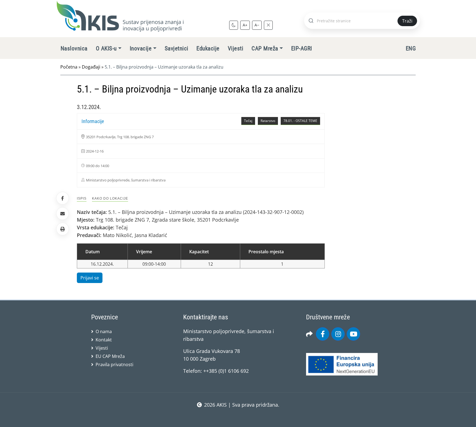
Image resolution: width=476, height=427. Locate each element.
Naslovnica (74, 48)
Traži (407, 21)
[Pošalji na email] (62, 213)
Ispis (81, 198)
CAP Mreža (264, 48)
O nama (104, 331)
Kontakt (104, 340)
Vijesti (235, 48)
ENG (411, 48)
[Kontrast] (233, 25)
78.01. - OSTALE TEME (300, 120)
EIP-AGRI (301, 48)
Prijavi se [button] (89, 278)
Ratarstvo (268, 120)
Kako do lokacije (110, 198)
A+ (245, 25)
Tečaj (248, 120)
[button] (62, 229)
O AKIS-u (106, 48)
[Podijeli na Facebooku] (62, 198)
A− (257, 25)
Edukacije (207, 48)
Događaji (91, 67)
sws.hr (238, 416)
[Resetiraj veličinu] (268, 25)
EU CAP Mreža (110, 356)
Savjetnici (176, 48)
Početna (68, 67)
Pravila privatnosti (114, 364)
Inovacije (141, 48)
